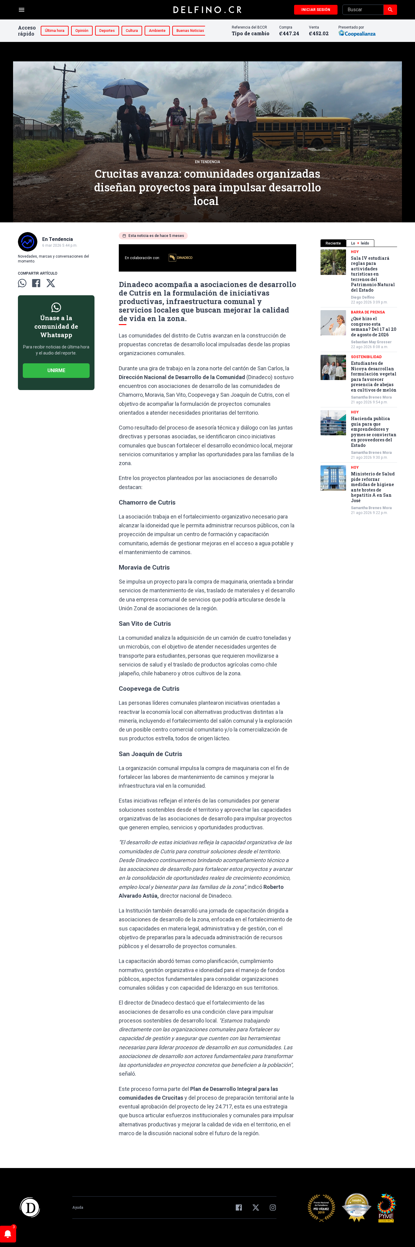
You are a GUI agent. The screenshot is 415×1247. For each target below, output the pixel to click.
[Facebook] (238, 1207)
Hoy (355, 252)
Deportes (107, 31)
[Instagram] (272, 1207)
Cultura (132, 31)
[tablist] (359, 243)
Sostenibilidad (366, 357)
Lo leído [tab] (360, 243)
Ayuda (77, 1207)
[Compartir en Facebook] (36, 283)
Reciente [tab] (333, 243)
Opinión (81, 31)
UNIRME (56, 370)
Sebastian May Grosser (371, 342)
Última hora (54, 31)
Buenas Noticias (190, 31)
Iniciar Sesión (315, 10)
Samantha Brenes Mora (371, 398)
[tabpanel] (359, 382)
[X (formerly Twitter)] (255, 1207)
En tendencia (207, 162)
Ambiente (157, 31)
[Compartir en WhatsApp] (22, 283)
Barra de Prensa (368, 312)
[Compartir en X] (51, 283)
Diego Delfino (363, 298)
